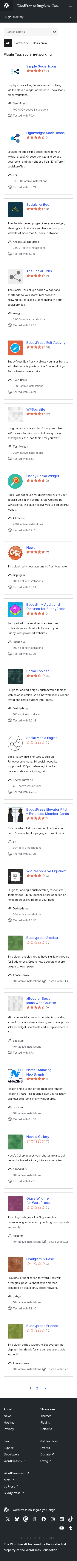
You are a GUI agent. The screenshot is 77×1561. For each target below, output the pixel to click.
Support (9, 1448)
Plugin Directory (14, 16)
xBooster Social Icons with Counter (41, 1001)
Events (45, 1448)
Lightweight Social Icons (45, 133)
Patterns (46, 1429)
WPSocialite (35, 409)
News (31, 548)
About (8, 1409)
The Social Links (39, 271)
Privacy (9, 1429)
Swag (46, 1461)
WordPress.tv (15, 1461)
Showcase (47, 1409)
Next (45, 1388)
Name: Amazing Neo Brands (38, 1072)
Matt (9, 1480)
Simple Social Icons (41, 66)
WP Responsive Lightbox (46, 871)
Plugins (45, 1422)
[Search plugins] (54, 32)
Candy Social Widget (42, 476)
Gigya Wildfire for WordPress (38, 1200)
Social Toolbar (37, 671)
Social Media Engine (42, 738)
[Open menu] (71, 5)
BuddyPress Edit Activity (45, 343)
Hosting (9, 1422)
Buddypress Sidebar (42, 938)
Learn (7, 1441)
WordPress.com (16, 1473)
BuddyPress (14, 1493)
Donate (47, 1454)
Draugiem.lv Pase (40, 1259)
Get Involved (49, 1441)
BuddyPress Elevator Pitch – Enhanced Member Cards (47, 811)
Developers (11, 1454)
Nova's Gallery (37, 1137)
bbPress (11, 1486)
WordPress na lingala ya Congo (34, 1510)
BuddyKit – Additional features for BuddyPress (46, 607)
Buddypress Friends (42, 1326)
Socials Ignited (37, 204)
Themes (45, 1416)
